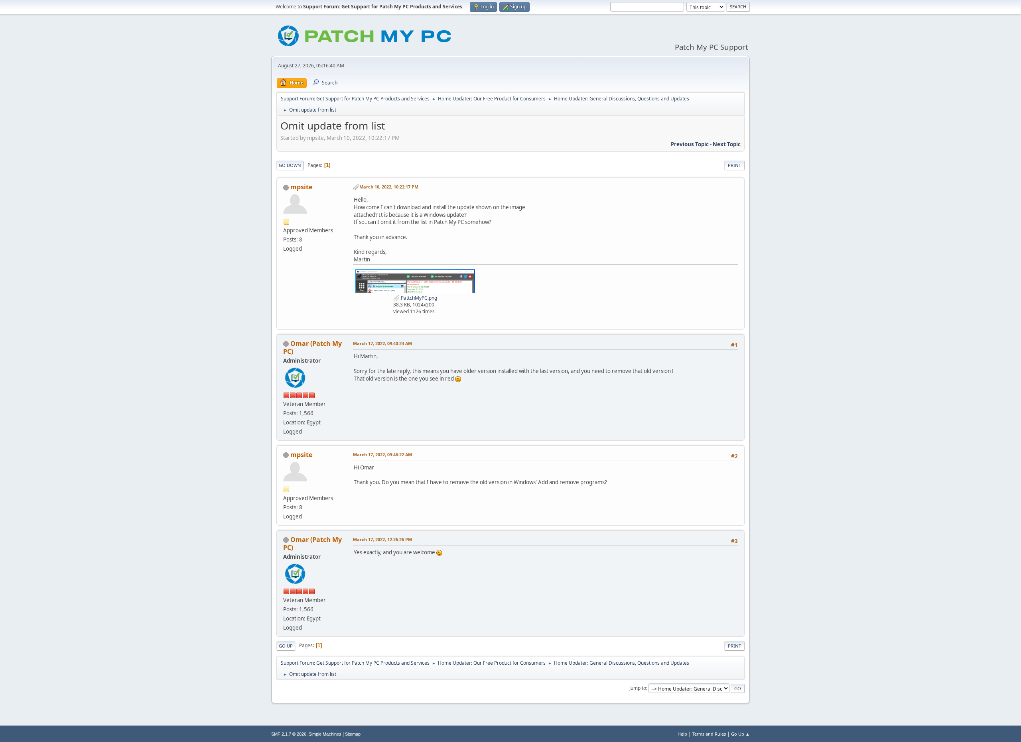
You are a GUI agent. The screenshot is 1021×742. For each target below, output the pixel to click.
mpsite (301, 187)
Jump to (637, 688)
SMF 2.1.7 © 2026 (288, 734)
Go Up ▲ (740, 734)
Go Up (286, 646)
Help (682, 734)
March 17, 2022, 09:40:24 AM (382, 343)
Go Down (290, 165)
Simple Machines (325, 734)
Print (734, 165)
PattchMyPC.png (418, 297)
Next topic (727, 144)
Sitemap (353, 734)
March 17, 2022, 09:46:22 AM (382, 454)
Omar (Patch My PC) (312, 347)
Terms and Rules (709, 734)
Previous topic (690, 144)
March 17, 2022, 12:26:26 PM (382, 539)
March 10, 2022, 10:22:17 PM (388, 187)
